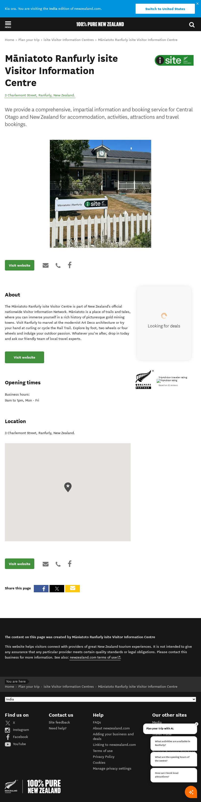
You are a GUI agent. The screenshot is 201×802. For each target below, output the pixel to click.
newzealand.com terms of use (95, 657)
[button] (8, 24)
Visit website (19, 265)
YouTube (19, 744)
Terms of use (103, 751)
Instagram (20, 730)
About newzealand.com (111, 728)
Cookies (99, 763)
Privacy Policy (103, 757)
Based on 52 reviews (168, 385)
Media (157, 722)
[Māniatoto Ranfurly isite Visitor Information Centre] (174, 60)
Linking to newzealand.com (114, 745)
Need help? (57, 728)
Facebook (20, 737)
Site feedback (59, 722)
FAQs (97, 722)
